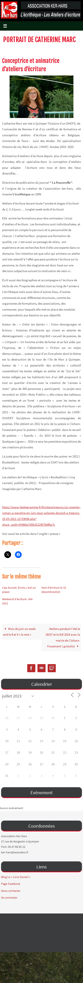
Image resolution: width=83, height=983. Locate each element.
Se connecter (9, 897)
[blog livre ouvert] (52, 668)
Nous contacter (10, 891)
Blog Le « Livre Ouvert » (15, 877)
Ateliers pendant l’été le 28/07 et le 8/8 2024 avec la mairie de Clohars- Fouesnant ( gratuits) (63, 637)
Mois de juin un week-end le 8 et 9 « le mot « (19, 632)
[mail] (41, 668)
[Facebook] (31, 668)
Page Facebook (10, 884)
